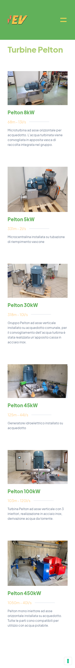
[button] (63, 19)
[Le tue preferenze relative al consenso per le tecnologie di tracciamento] (68, 661)
